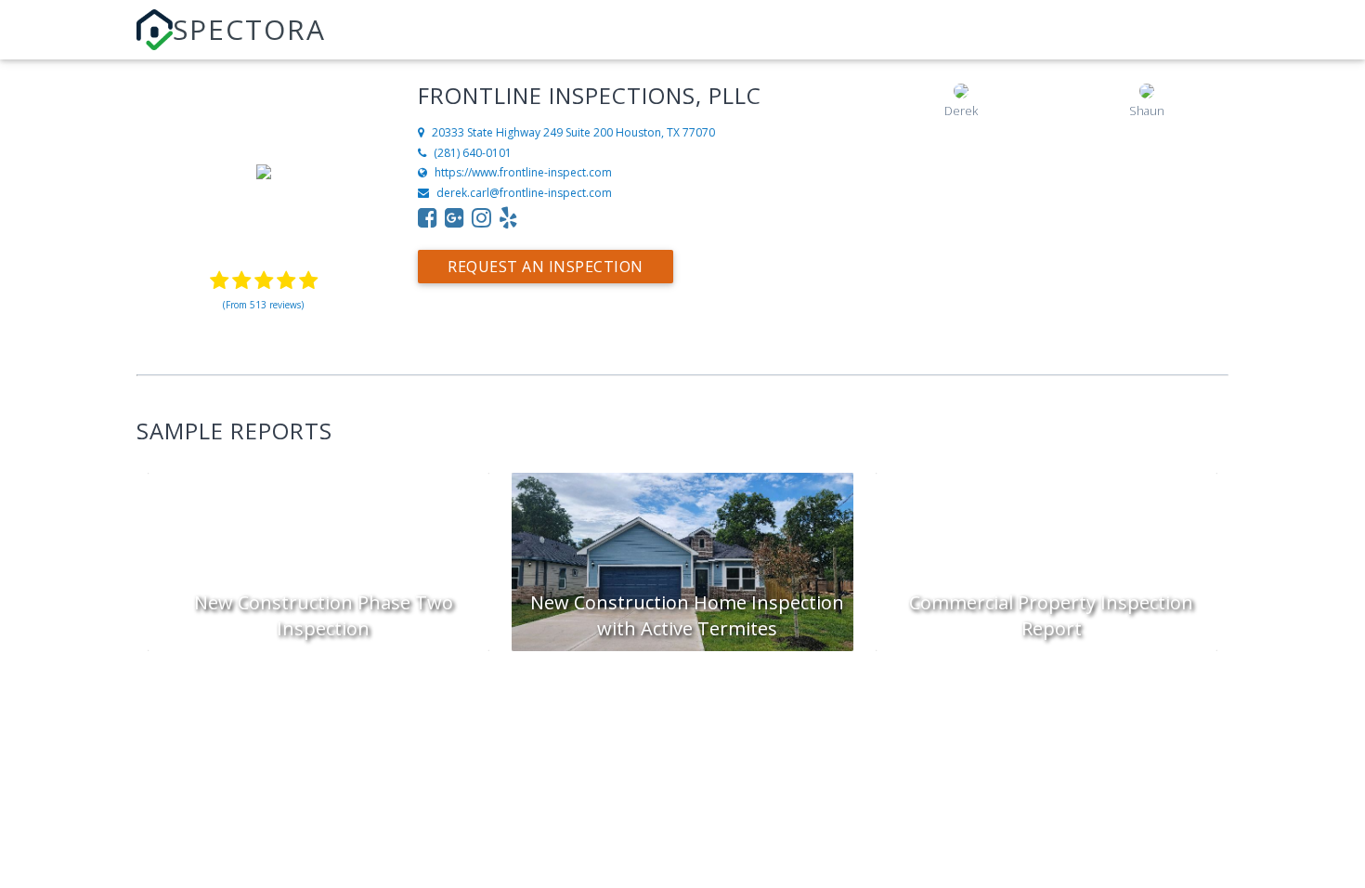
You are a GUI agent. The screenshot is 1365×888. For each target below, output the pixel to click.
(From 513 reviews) (263, 304)
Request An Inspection (546, 266)
